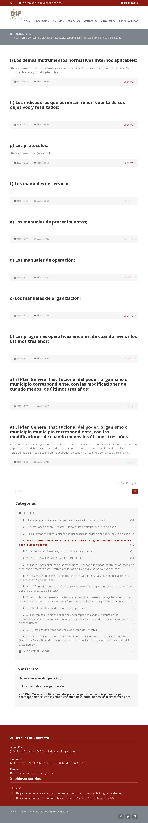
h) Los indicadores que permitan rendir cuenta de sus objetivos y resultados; (67, 104)
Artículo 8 (29, 513)
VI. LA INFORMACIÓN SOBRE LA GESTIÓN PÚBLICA (54, 558)
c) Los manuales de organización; (45, 298)
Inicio (26, 20)
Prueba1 (16, 788)
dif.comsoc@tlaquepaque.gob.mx (42, 3)
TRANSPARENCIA (128, 20)
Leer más (129, 81)
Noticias (58, 20)
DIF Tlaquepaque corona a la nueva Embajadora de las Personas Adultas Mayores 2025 (63, 798)
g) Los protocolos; (29, 145)
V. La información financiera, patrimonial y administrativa (59, 551)
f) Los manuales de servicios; (41, 183)
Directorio (108, 20)
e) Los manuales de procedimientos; (48, 222)
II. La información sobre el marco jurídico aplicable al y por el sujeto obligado (71, 527)
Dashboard (130, 3)
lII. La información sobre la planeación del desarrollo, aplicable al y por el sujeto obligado (78, 534)
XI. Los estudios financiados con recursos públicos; (56, 608)
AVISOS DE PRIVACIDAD (36, 651)
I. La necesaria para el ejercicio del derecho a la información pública (65, 520)
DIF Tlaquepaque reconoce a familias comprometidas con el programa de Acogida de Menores (67, 793)
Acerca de (74, 20)
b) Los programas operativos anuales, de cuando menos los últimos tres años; (73, 338)
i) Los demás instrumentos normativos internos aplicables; (73, 60)
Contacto (90, 20)
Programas (41, 20)
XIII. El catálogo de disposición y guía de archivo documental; (61, 630)
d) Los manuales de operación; (42, 260)
